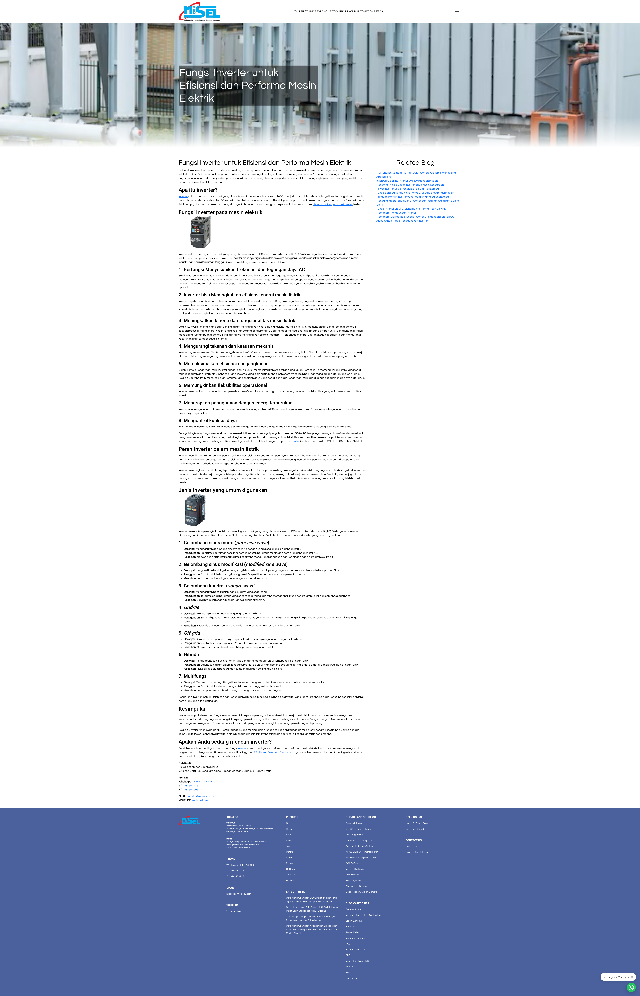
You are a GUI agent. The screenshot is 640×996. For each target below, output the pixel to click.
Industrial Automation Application (363, 915)
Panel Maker (352, 874)
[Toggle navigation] (457, 11)
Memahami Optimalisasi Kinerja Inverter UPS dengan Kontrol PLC (415, 216)
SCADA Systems (354, 863)
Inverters (350, 926)
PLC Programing (354, 834)
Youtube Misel (233, 911)
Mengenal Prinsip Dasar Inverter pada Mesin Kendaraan (410, 184)
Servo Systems (354, 880)
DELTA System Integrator (359, 840)
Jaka (288, 846)
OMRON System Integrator (360, 829)
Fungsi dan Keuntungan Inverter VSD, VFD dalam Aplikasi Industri (415, 192)
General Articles (354, 909)
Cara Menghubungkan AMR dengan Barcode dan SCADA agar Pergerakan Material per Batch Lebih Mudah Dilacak (312, 929)
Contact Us (412, 846)
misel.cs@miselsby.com (238, 894)
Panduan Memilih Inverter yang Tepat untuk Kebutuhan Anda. (413, 196)
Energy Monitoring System (360, 846)
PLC (348, 955)
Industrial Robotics (355, 938)
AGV (348, 944)
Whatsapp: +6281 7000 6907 (241, 865)
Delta (289, 829)
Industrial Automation (357, 949)
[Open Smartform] (631, 987)
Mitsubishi (291, 857)
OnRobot (291, 869)
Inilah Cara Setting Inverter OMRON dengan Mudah (407, 180)
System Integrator (355, 823)
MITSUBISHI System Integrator (362, 852)
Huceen (290, 880)
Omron (290, 823)
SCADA (350, 966)
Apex (289, 834)
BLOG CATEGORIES (357, 903)
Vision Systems (354, 921)
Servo (349, 972)
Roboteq (290, 863)
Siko (288, 840)
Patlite (289, 852)
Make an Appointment (417, 852)
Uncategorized (353, 978)
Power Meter (352, 932)
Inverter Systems (355, 869)
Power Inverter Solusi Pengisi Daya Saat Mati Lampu (407, 188)
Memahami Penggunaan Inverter (396, 212)
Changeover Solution (357, 886)
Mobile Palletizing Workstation (361, 857)
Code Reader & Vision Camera (361, 892)
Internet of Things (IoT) (357, 961)
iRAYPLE (290, 874)
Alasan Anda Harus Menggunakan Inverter (402, 220)
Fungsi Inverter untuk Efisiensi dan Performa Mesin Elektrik (411, 208)
